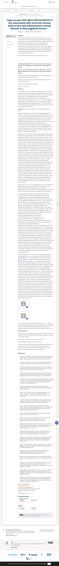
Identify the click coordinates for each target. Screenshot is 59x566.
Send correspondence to (24, 86)
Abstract (9, 36)
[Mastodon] (12, 547)
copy (40, 15)
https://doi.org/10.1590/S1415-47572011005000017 (27, 15)
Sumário (8, 10)
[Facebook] (15, 547)
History (8, 47)
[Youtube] (16, 547)
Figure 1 (27, 258)
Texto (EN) (31, 10)
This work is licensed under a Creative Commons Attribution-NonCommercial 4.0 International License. (36, 515)
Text (8, 39)
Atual (16, 10)
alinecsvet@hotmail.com (24, 493)
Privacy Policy (43, 563)
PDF (39, 10)
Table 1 (33, 261)
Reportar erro (57, 203)
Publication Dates (10, 44)
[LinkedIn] (14, 547)
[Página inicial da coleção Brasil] (6, 545)
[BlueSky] (11, 547)
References (9, 41)
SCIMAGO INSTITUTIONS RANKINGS (33, 31)
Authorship (20, 31)
